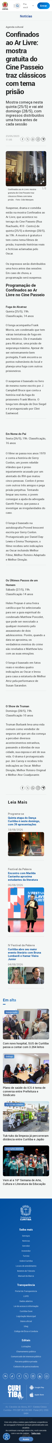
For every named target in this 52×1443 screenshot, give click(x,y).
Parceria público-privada (26, 1361)
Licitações (26, 1346)
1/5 (44, 188)
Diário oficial (26, 1321)
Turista (26, 1255)
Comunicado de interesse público (26, 1356)
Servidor (26, 1245)
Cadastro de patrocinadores (26, 1366)
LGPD (26, 1296)
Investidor (26, 1250)
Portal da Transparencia (26, 1291)
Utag (26, 1326)
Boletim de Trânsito (26, 1271)
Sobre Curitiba (26, 1260)
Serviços (26, 1235)
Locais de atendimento (26, 1266)
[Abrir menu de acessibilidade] (6, 1436)
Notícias (26, 16)
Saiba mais (35, 1433)
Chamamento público (26, 1351)
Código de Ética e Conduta (26, 1331)
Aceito (26, 1439)
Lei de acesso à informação (26, 1306)
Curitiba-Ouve (26, 1311)
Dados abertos (26, 1301)
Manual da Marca (26, 1276)
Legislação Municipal (26, 1316)
